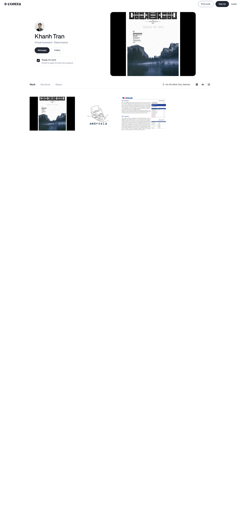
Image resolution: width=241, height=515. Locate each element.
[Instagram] (209, 84)
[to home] (12, 4)
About (58, 84)
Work (33, 84)
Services (45, 84)
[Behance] (203, 84)
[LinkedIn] (197, 84)
